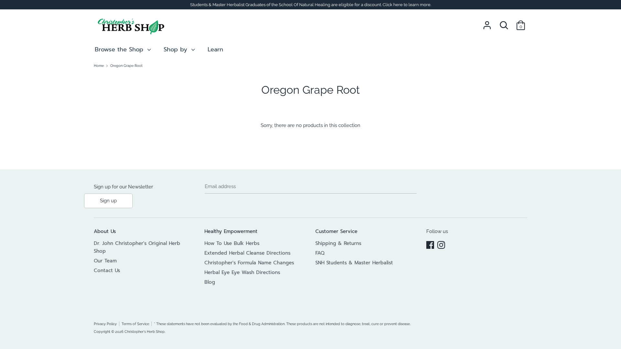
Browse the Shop (120, 49)
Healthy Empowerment (230, 231)
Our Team (105, 260)
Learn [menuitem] (215, 49)
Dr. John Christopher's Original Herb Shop (137, 247)
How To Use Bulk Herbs (231, 243)
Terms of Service (135, 324)
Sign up (108, 201)
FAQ (319, 253)
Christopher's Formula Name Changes (249, 262)
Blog (209, 282)
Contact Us (107, 270)
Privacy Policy (105, 324)
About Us (105, 231)
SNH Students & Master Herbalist (354, 262)
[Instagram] (441, 244)
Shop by (177, 49)
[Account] (487, 23)
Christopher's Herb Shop (145, 331)
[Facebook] (430, 244)
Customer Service (336, 231)
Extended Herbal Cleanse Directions (247, 253)
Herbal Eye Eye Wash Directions (242, 272)
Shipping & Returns (338, 243)
